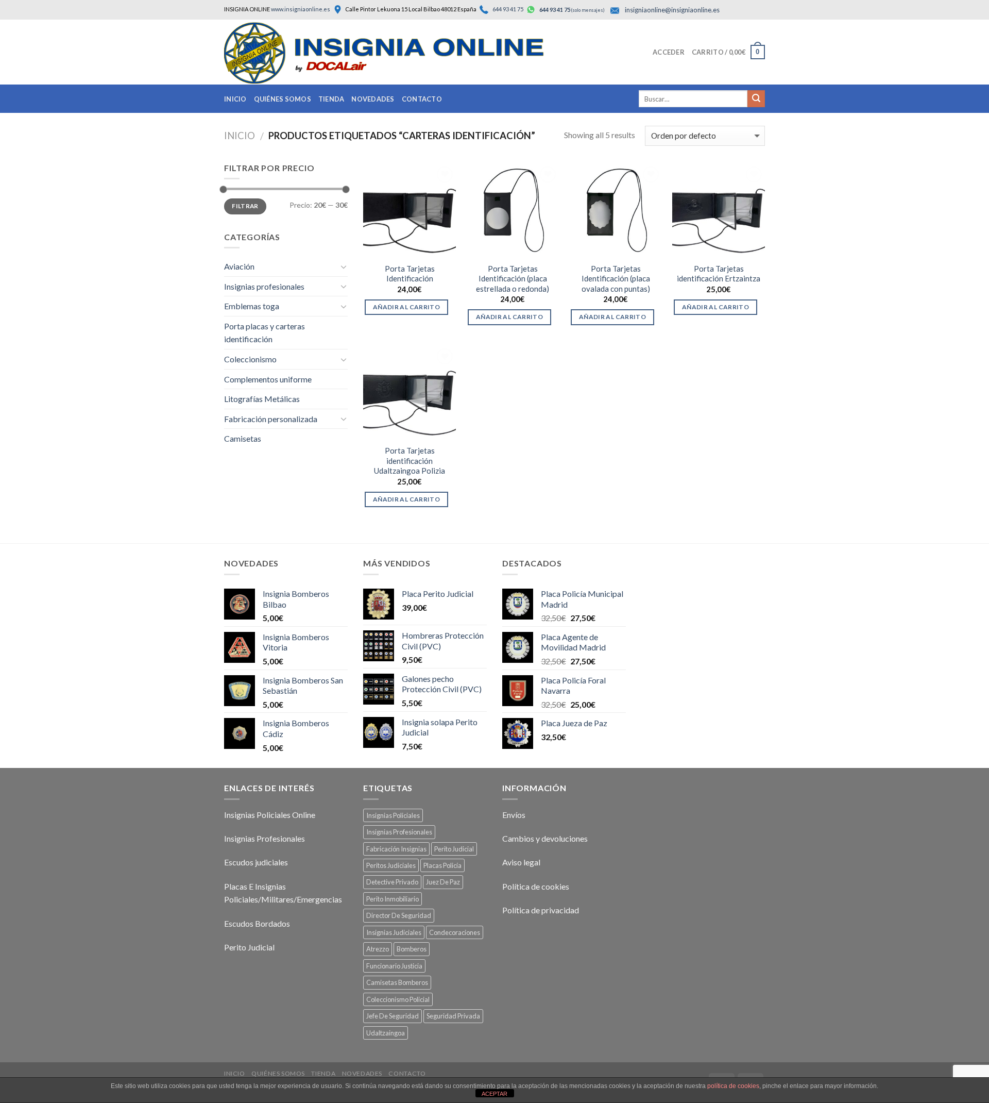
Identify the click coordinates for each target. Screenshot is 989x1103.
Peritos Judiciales (391, 865)
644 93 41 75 (507, 9)
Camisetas (242, 438)
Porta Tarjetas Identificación (410, 273)
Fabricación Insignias (396, 849)
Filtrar (245, 206)
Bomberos (412, 949)
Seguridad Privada (453, 1016)
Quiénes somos (282, 99)
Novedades (372, 99)
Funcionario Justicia (394, 966)
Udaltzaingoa (385, 1033)
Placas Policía (442, 865)
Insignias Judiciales (393, 932)
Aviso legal (521, 862)
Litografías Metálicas (262, 399)
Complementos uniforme (268, 379)
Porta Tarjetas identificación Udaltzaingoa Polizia (409, 460)
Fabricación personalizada (270, 419)
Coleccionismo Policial (398, 999)
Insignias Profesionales (264, 838)
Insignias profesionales (264, 286)
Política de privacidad (540, 910)
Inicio (235, 99)
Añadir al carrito (406, 307)
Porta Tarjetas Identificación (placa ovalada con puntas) (616, 278)
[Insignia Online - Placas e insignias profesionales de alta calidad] (404, 53)
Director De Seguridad (398, 915)
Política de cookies (535, 886)
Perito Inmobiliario (392, 899)
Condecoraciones (454, 932)
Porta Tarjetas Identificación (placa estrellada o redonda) (512, 278)
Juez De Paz (443, 882)
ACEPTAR (494, 1094)
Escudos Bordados (257, 923)
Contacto (422, 99)
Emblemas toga (251, 306)
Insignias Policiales (393, 815)
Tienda (331, 99)
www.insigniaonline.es (300, 9)
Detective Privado (392, 882)
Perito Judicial (249, 947)
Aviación (239, 266)
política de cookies (733, 1086)
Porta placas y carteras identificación (264, 332)
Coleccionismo (250, 359)
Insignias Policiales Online (269, 815)
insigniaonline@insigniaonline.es (672, 10)
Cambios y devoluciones (545, 838)
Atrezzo (377, 949)
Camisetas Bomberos (397, 982)
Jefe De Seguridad (392, 1016)
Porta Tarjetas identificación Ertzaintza (718, 273)
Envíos (513, 815)
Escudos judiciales (256, 862)
